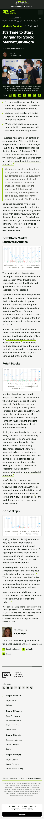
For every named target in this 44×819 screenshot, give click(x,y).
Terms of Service (34, 778)
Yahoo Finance (33, 268)
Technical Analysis (13, 720)
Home (4, 18)
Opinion (9, 705)
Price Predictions (13, 716)
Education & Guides (14, 740)
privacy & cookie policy (23, 809)
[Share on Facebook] (24, 95)
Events (8, 749)
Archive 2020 (14, 18)
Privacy (22, 778)
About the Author (21, 630)
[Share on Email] (34, 95)
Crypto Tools (11, 729)
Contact (13, 778)
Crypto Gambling (12, 764)
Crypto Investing (12, 725)
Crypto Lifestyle (12, 744)
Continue (22, 814)
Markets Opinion (12, 26)
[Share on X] (10, 95)
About (5, 778)
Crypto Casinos (12, 760)
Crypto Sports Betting (14, 769)
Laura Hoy (17, 55)
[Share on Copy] (39, 95)
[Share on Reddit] (19, 95)
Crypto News (11, 701)
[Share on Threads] (14, 95)
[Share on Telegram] (29, 95)
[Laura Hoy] (7, 632)
